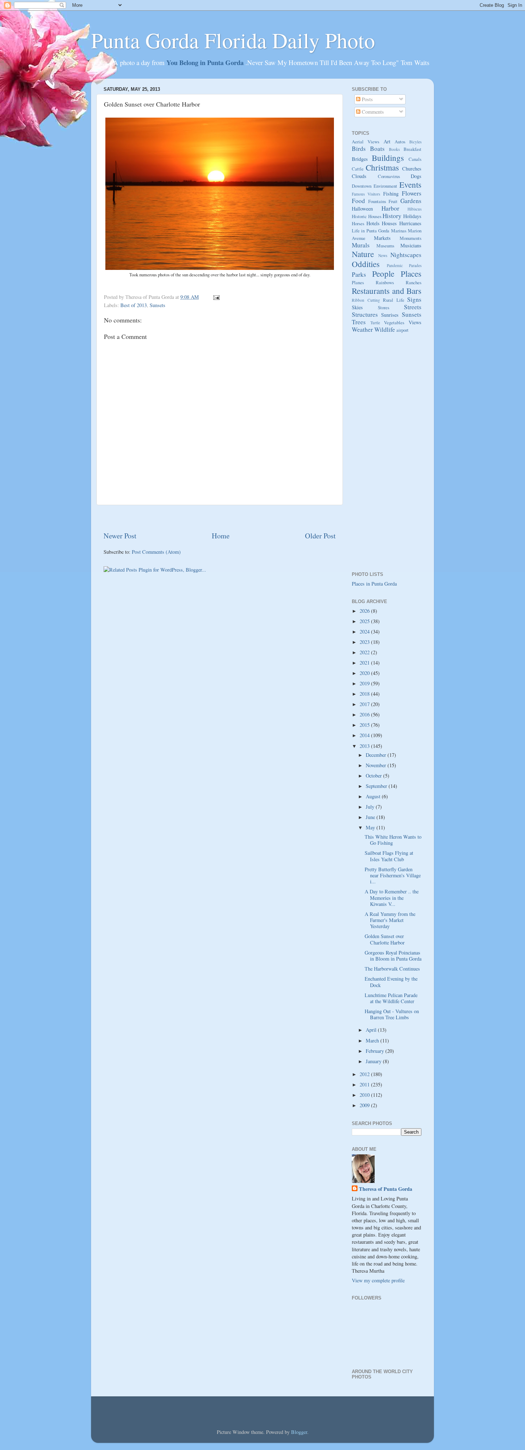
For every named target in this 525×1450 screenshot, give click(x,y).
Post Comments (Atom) (156, 551)
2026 (365, 610)
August (374, 796)
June (371, 817)
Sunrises (390, 314)
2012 (365, 1074)
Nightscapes (405, 255)
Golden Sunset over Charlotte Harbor (385, 939)
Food (358, 201)
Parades (415, 265)
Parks (359, 274)
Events (410, 184)
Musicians (410, 245)
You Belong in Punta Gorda (205, 62)
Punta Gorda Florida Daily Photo (233, 40)
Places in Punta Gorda (374, 583)
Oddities (366, 263)
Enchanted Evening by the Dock (391, 981)
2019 (365, 683)
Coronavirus (389, 176)
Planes (358, 282)
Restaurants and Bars (386, 290)
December (377, 754)
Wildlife (384, 329)
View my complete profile (378, 1280)
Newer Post (120, 536)
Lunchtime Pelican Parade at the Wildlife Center (391, 998)
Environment (385, 186)
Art (387, 141)
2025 (365, 621)
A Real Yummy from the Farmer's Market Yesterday (390, 920)
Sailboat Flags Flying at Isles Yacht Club (389, 855)
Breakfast (412, 149)
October (374, 775)
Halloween (362, 208)
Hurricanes (410, 223)
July (371, 806)
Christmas (382, 167)
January (374, 1061)
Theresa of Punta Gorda (385, 1189)
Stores (383, 307)
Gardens (410, 201)
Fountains (377, 201)
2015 (365, 724)
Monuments (410, 238)
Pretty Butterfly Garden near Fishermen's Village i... (393, 875)
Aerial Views (365, 141)
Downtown (361, 186)
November (377, 765)
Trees (359, 322)
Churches (411, 168)
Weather (362, 329)
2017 (365, 704)
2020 (365, 673)
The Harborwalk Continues (392, 968)
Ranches (413, 282)
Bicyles (415, 141)
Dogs (416, 176)
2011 (365, 1084)
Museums (385, 245)
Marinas (398, 230)
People (383, 273)
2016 (365, 714)
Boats (377, 148)
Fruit (393, 201)
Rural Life (393, 300)
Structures (365, 314)
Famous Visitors (366, 194)
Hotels (373, 223)
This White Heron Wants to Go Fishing (393, 839)
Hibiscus (414, 209)
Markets (382, 238)
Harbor (390, 208)
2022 (365, 652)
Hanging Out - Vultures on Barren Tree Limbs (392, 1014)
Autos (400, 141)
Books (394, 149)
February (375, 1050)
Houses (389, 223)
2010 (365, 1094)
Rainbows (385, 282)
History (391, 216)
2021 (365, 662)
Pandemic (395, 265)
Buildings (388, 157)
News (382, 255)
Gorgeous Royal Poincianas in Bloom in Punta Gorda (393, 955)
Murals (361, 245)
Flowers (411, 193)
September (377, 786)
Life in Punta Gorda (370, 230)
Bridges (360, 159)
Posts (366, 99)
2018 (365, 693)
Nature (363, 253)
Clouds (359, 176)
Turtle (375, 322)
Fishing (391, 193)
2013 (365, 746)
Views (415, 322)
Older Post (320, 536)
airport (402, 330)
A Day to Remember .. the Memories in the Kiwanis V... (392, 897)
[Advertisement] (219, 518)
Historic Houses (366, 216)
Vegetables (394, 322)
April (372, 1029)
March (373, 1040)
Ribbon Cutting (366, 300)
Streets (412, 307)
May (371, 827)
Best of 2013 (133, 305)
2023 (365, 641)
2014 (365, 735)
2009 (365, 1105)
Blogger (299, 1432)
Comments (372, 111)
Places (411, 273)
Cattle (358, 169)
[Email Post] (215, 297)
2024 (365, 631)
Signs (414, 299)
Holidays (412, 216)
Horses (358, 223)
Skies (357, 307)
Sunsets (157, 305)
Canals (415, 159)
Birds (359, 148)
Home (221, 536)
